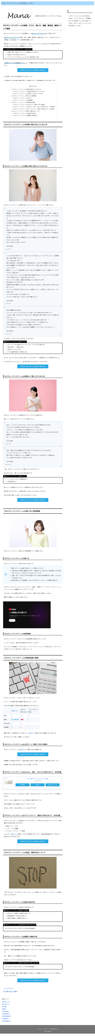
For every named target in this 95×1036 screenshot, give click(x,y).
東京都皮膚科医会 (6, 1013)
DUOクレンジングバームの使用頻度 (23, 100)
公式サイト (14, 711)
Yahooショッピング (52, 784)
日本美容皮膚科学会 (6, 1021)
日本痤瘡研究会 (5, 1018)
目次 (30, 86)
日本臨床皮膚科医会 (6, 1016)
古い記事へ (6, 991)
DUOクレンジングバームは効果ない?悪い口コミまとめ (28, 93)
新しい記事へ (14, 991)
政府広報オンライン (6, 1001)
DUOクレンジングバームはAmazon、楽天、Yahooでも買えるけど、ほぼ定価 (34, 107)
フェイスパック (8, 988)
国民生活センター (6, 1004)
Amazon (37, 784)
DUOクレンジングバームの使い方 (22, 98)
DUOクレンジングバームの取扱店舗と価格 (23, 102)
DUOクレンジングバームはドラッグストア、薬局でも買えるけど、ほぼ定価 (34, 109)
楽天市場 (22, 784)
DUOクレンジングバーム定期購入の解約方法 (25, 115)
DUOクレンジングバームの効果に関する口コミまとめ (26, 89)
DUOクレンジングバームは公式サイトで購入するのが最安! (29, 104)
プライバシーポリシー (43, 1029)
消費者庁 (4, 1009)
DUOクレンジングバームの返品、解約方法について (26, 111)
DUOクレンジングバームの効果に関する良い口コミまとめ (29, 91)
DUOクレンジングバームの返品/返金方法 (25, 113)
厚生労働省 (4, 1006)
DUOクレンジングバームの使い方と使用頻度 (24, 96)
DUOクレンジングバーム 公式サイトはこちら (33, 70)
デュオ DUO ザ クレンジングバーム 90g (38, 778)
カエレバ (39, 780)
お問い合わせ (53, 1029)
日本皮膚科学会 (5, 1011)
